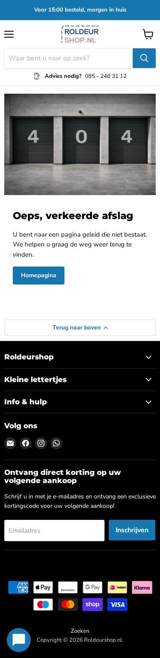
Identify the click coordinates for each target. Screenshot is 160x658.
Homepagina (38, 275)
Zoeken (80, 631)
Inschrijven (132, 530)
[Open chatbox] (19, 640)
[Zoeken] (144, 58)
